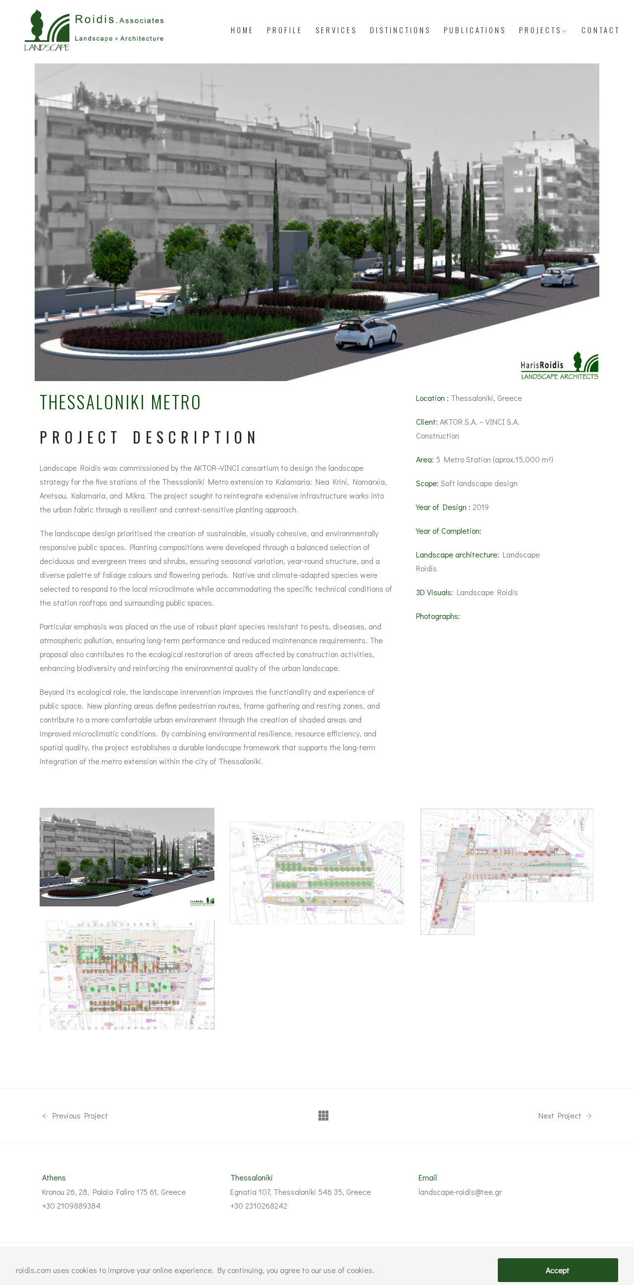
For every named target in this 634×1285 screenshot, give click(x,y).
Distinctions (400, 29)
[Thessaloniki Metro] (127, 857)
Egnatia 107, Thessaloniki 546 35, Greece (300, 1191)
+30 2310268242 (258, 1205)
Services (336, 29)
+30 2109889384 (71, 1205)
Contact (600, 29)
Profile (285, 29)
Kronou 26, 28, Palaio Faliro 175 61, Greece (114, 1191)
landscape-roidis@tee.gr (460, 1191)
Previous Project (79, 1115)
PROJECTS (540, 29)
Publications (475, 29)
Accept (558, 1270)
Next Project (560, 1115)
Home (242, 29)
